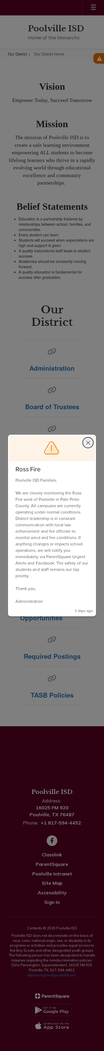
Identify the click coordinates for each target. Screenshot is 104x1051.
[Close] (88, 442)
